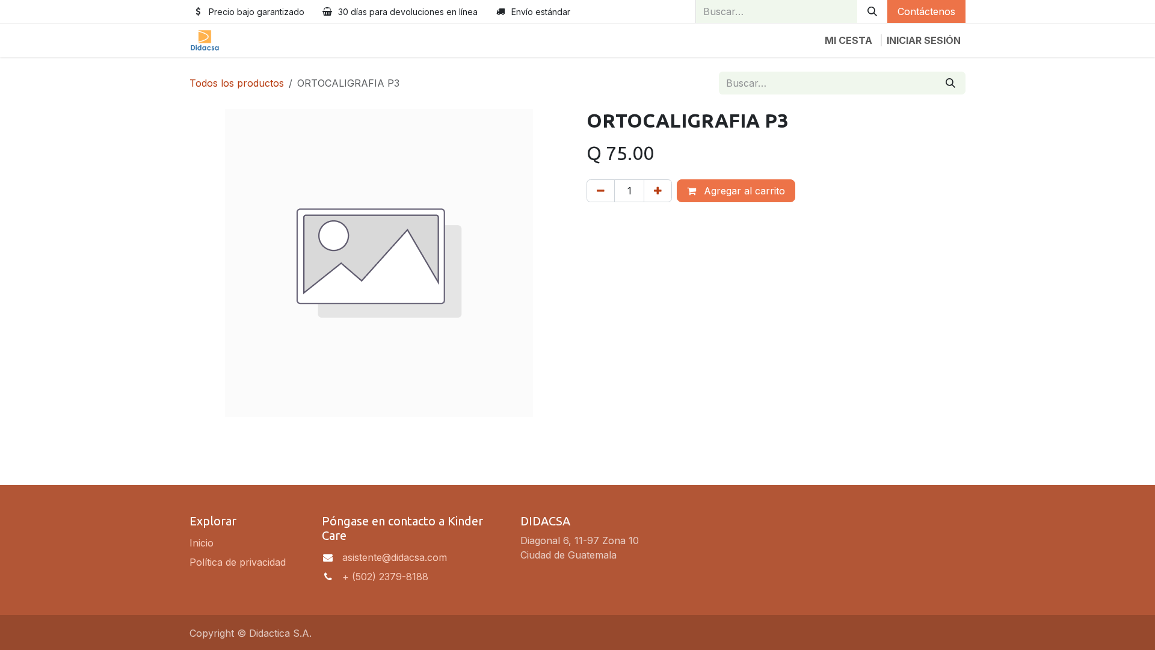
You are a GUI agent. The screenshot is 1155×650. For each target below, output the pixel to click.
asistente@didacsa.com (394, 557)
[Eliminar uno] (601, 190)
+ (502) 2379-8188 (385, 577)
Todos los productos (236, 83)
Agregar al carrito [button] (743, 191)
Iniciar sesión (924, 40)
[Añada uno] (658, 190)
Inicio (201, 543)
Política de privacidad (237, 562)
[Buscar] (872, 11)
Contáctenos (926, 11)
